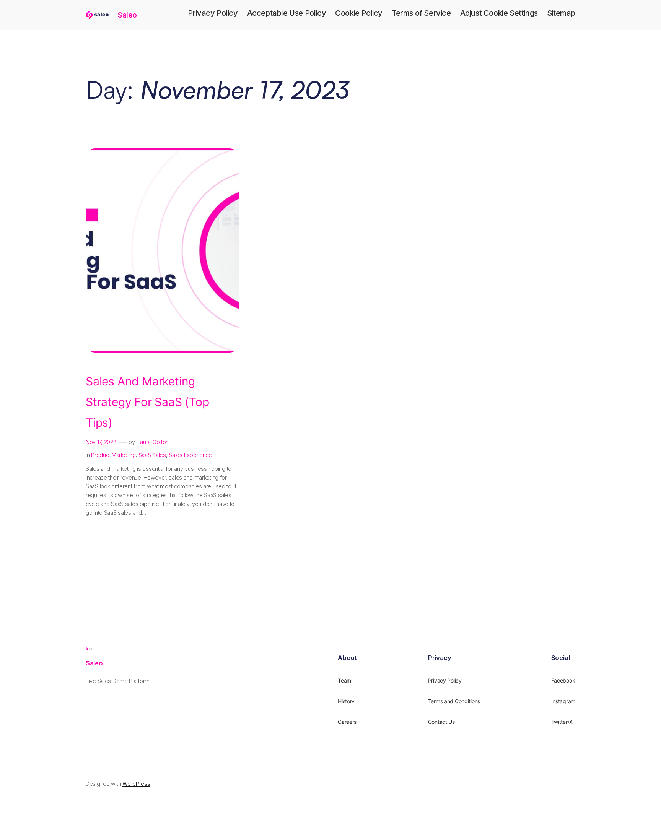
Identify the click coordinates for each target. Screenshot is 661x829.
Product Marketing (113, 455)
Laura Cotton (153, 442)
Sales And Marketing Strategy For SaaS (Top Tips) (147, 401)
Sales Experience (190, 455)
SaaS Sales (152, 455)
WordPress (136, 783)
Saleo (127, 15)
